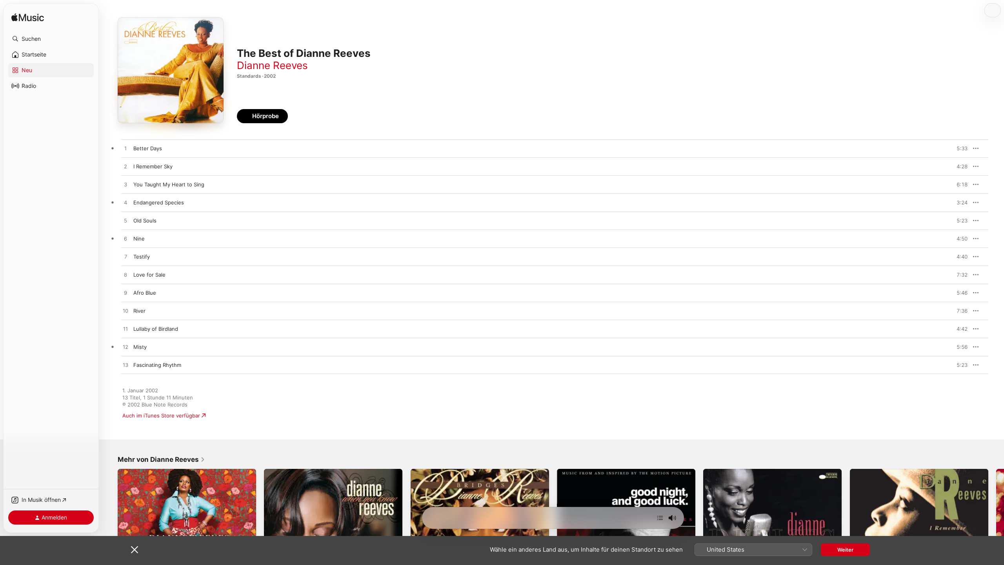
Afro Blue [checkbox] (144, 293)
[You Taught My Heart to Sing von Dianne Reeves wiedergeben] (125, 184)
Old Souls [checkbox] (144, 220)
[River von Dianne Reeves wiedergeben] (125, 311)
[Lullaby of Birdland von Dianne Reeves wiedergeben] (125, 329)
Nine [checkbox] (139, 238)
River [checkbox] (139, 311)
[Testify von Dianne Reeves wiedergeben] (125, 257)
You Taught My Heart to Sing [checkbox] (168, 184)
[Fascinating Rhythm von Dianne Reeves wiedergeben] (125, 365)
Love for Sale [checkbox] (149, 275)
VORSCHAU (957, 148)
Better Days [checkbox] (147, 148)
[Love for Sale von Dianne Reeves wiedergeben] (125, 275)
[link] (161, 459)
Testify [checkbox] (141, 256)
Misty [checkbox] (140, 347)
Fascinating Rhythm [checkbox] (157, 365)
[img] (27, 17)
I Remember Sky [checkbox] (153, 166)
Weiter (845, 550)
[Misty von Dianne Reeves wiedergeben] (125, 347)
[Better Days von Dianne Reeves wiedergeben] (125, 148)
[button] (51, 39)
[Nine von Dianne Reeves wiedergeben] (125, 238)
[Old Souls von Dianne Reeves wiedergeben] (125, 220)
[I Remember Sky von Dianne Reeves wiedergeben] (125, 166)
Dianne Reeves (272, 65)
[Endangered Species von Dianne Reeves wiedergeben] (125, 202)
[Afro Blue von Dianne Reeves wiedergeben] (125, 293)
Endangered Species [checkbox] (158, 202)
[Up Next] (660, 517)
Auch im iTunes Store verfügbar (161, 415)
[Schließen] (134, 549)
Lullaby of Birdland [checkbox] (155, 329)
